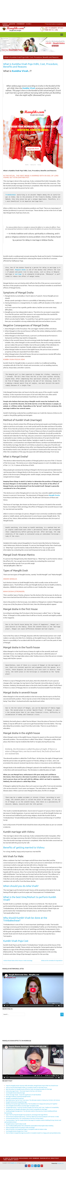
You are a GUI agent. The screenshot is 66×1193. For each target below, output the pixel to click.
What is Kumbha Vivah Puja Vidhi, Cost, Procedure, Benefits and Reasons (30, 65)
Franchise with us (45, 1158)
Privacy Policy (55, 1158)
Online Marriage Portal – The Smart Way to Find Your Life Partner (24, 1091)
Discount (6, 25)
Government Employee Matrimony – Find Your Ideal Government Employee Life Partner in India (32, 1116)
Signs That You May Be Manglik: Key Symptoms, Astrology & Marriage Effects (27, 1114)
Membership (21, 23)
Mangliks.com (61, 1163)
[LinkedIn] (35, 1166)
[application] (33, 990)
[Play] (4, 1005)
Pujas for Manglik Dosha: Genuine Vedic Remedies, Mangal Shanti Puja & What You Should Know (32, 1085)
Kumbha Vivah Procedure (22, 60)
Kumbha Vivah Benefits (13, 60)
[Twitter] (32, 1166)
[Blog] (42, 1166)
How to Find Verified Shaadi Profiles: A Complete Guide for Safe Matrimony (26, 1087)
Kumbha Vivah (5, 60)
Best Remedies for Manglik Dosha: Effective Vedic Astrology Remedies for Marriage (29, 1089)
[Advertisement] (33, 11)
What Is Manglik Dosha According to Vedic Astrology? (20, 1127)
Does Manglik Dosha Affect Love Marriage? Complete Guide (22, 1105)
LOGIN (29, 23)
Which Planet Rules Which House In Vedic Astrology (18, 960)
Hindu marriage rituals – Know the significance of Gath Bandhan (23, 1094)
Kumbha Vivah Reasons (49, 60)
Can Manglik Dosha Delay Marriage (15, 1093)
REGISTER (12, 23)
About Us (7, 1158)
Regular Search (23, 1158)
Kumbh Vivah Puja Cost (15, 940)
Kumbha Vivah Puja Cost (31, 60)
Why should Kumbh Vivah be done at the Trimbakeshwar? (25, 919)
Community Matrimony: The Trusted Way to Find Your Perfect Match (24, 1118)
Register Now (14, 1158)
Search (5, 23)
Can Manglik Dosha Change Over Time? (16, 1131)
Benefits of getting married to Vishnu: (24, 847)
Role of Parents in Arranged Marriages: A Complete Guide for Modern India (26, 1129)
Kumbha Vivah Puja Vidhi (40, 60)
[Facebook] (26, 1166)
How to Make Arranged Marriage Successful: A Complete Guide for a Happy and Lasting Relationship (33, 1133)
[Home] (3, 1158)
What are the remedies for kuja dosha (51, 960)
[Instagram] (38, 1166)
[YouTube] (29, 1166)
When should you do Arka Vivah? (20, 886)
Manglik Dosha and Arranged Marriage (16, 1102)
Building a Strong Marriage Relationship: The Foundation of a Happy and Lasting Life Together (31, 1103)
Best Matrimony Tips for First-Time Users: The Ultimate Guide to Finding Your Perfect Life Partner (33, 1100)
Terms (5, 1159)
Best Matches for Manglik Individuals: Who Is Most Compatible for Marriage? (26, 1109)
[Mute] (59, 1005)
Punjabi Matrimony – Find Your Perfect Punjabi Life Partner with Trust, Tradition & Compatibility (32, 1107)
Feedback (10, 1159)
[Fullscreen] (61, 1005)
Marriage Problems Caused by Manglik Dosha (18, 1096)
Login (30, 1158)
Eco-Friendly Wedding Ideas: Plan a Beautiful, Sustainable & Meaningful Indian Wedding (29, 1125)
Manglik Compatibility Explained (15, 1098)
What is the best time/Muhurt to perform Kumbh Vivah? (29, 898)
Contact (16, 1159)
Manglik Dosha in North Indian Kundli (16, 1124)
